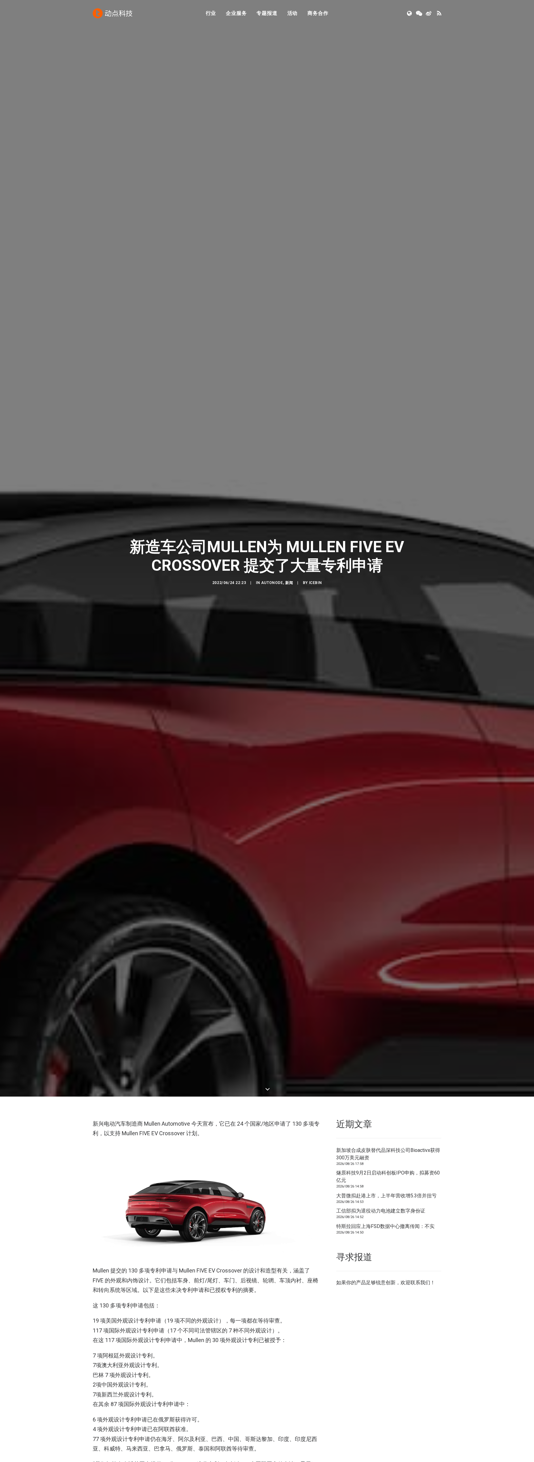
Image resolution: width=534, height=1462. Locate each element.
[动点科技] (112, 13)
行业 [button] (211, 13)
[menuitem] (211, 13)
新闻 (289, 583)
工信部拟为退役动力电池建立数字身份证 (380, 1211)
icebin (315, 583)
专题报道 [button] (266, 13)
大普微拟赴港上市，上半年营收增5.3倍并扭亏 (386, 1196)
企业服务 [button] (236, 13)
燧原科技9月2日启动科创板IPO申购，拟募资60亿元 (388, 1176)
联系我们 (420, 1282)
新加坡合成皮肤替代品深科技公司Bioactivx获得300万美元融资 (388, 1154)
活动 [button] (292, 13)
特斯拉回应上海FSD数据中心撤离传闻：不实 (385, 1226)
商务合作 (317, 13)
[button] (410, 13)
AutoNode (272, 583)
